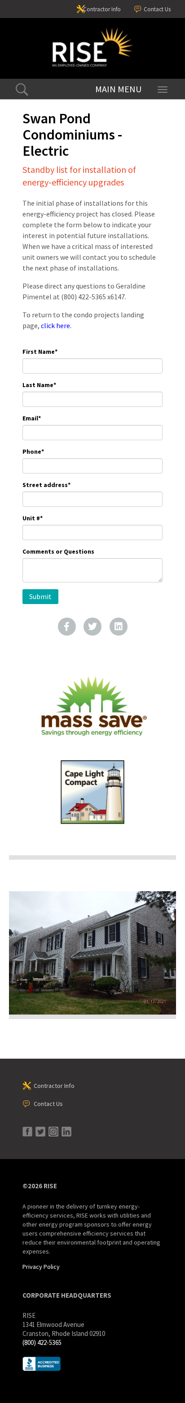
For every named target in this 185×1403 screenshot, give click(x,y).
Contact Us (157, 9)
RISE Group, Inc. (92, 48)
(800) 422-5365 (42, 1342)
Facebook (67, 627)
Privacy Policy (41, 1267)
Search (22, 89)
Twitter (92, 627)
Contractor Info (102, 9)
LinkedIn (119, 627)
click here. (56, 325)
